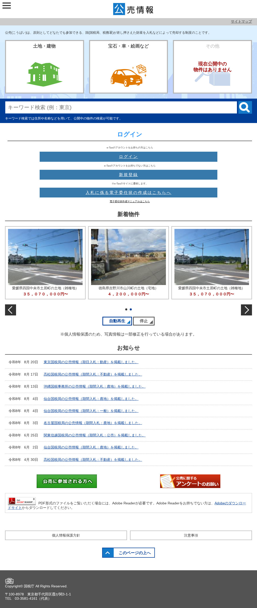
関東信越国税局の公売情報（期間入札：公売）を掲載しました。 (95, 435)
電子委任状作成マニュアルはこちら (130, 201)
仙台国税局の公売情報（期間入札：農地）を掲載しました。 (91, 399)
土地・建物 (44, 46)
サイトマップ (241, 21)
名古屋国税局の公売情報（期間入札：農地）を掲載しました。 (93, 423)
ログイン (128, 156)
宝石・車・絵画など (128, 46)
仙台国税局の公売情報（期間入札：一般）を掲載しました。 (91, 411)
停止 (147, 321)
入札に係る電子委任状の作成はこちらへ (128, 192)
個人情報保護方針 (66, 535)
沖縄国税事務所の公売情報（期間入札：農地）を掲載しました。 (95, 386)
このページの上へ (135, 553)
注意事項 (191, 535)
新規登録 (128, 175)
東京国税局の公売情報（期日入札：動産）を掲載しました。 (91, 362)
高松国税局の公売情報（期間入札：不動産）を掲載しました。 (93, 374)
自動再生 (120, 321)
